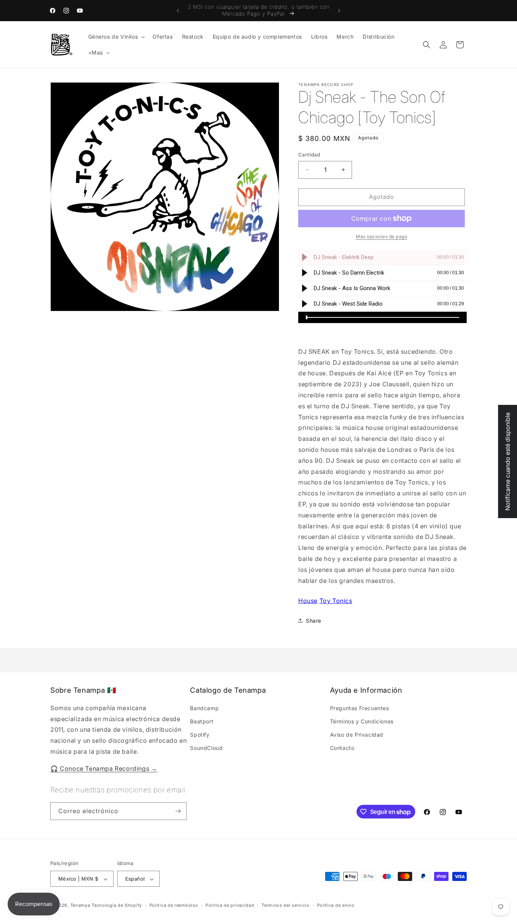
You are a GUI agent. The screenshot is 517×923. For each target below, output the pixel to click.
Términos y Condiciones (362, 721)
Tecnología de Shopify (117, 905)
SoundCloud (206, 748)
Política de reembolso (173, 905)
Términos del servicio (286, 905)
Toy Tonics (335, 600)
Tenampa (80, 905)
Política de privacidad (230, 905)
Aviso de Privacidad (356, 735)
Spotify (199, 735)
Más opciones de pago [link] (381, 236)
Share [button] (313, 620)
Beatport (201, 721)
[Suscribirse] (178, 811)
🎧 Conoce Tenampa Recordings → (103, 768)
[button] (116, 37)
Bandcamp (204, 708)
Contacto (342, 748)
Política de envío (336, 905)
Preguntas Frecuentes (359, 708)
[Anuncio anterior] (178, 10)
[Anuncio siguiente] (339, 10)
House (308, 600)
